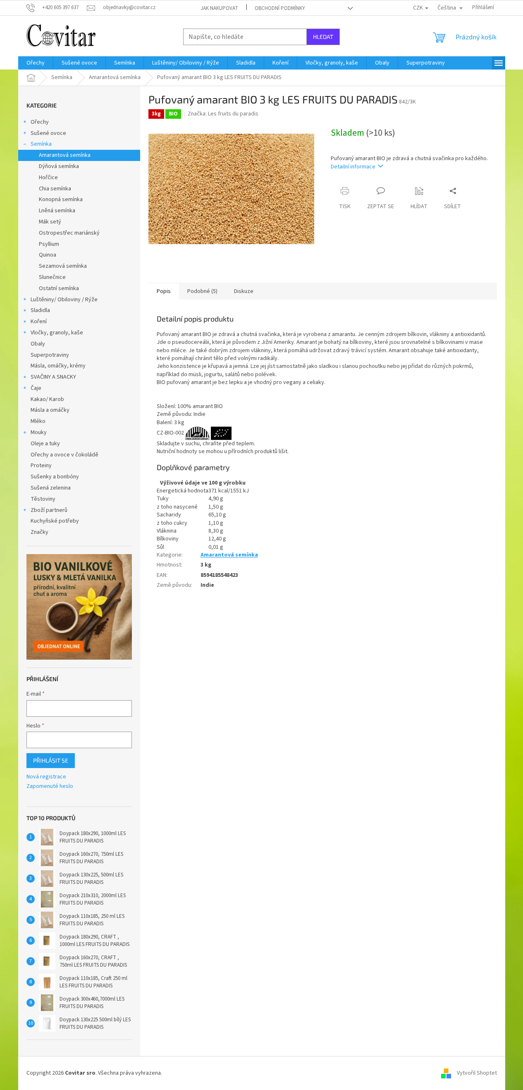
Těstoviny (43, 499)
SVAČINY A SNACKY (53, 377)
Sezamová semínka (63, 266)
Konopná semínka (61, 199)
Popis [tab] (164, 291)
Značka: (223, 114)
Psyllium (49, 244)
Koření (39, 321)
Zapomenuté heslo (49, 786)
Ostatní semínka (59, 288)
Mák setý (50, 222)
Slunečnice (52, 277)
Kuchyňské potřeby (55, 521)
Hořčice (48, 177)
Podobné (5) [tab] (202, 291)
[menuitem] (35, 63)
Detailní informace (353, 167)
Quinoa (47, 255)
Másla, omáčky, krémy (58, 366)
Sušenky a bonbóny (55, 477)
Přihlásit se (50, 760)
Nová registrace (46, 777)
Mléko (38, 421)
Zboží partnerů (49, 510)
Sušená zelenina (51, 488)
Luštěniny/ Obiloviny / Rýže (64, 299)
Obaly (38, 344)
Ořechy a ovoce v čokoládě (64, 455)
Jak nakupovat (219, 8)
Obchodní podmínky (280, 8)
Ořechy (40, 122)
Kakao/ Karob (47, 399)
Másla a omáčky (50, 410)
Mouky (39, 432)
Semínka (41, 144)
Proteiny (41, 465)
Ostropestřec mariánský (69, 233)
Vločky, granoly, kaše (57, 333)
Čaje (36, 388)
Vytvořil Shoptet (477, 1073)
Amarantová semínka (65, 155)
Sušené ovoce (48, 133)
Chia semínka (55, 189)
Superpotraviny (50, 355)
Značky (39, 532)
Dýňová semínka (59, 166)
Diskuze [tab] (243, 291)
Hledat (323, 36)
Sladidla (40, 310)
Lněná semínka (57, 210)
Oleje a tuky (45, 443)
